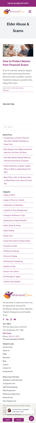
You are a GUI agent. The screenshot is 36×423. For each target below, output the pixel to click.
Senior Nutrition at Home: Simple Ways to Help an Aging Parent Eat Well (17, 169)
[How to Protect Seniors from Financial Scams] (18, 50)
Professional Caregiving (13, 261)
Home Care (8, 236)
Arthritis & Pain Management (15, 210)
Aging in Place (9, 195)
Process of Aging (10, 256)
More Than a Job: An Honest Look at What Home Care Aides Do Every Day (18, 180)
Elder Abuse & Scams (18, 88)
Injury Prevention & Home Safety (17, 241)
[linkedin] (7, 319)
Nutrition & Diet (10, 246)
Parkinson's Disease (11, 251)
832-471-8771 (14, 336)
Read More (5, 90)
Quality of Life (9, 266)
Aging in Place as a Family (14, 200)
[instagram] (11, 319)
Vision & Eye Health (12, 281)
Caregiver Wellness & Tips (14, 215)
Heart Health (9, 230)
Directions (7, 333)
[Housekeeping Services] (18, 292)
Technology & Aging (12, 276)
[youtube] (15, 319)
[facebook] (4, 319)
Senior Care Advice (11, 271)
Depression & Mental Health (15, 220)
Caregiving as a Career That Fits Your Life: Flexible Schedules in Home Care (16, 141)
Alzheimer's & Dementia (13, 205)
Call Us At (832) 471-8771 (18, 3)
